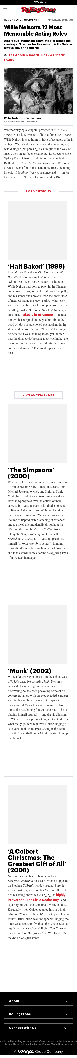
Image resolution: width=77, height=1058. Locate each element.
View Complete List (38, 394)
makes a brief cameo (37, 314)
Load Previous (38, 191)
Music (17, 20)
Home (7, 20)
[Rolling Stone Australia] (38, 11)
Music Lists (31, 20)
